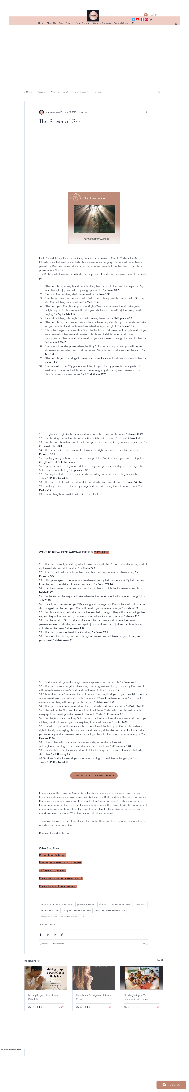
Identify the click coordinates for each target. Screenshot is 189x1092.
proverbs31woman (85, 904)
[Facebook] (142, 19)
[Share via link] (62, 934)
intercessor (141, 904)
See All (160, 960)
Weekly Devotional (59, 91)
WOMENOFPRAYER (121, 904)
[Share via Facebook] (40, 934)
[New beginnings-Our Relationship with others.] (141, 978)
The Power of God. (50, 910)
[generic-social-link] (150, 19)
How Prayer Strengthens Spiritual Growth (93, 997)
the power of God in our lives (77, 910)
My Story (98, 91)
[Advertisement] (88, 1071)
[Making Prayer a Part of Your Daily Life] (46, 978)
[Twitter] (133, 19)
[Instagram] (146, 19)
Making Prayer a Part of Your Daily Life (43, 997)
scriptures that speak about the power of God (62, 916)
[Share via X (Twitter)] (47, 934)
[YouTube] (137, 19)
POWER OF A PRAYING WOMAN (56, 904)
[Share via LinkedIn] (55, 934)
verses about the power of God (110, 910)
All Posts (28, 91)
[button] (176, 23)
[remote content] (94, 158)
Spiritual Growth (81, 91)
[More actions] (146, 112)
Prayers (41, 91)
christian (103, 904)
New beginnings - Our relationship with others (136, 997)
